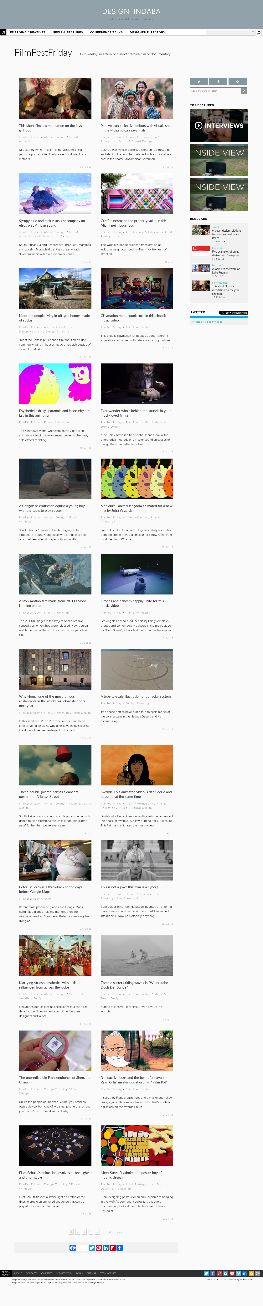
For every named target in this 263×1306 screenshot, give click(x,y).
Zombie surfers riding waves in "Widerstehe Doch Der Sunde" (134, 985)
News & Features (68, 32)
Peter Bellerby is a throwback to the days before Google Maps (50, 889)
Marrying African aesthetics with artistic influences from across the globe (49, 985)
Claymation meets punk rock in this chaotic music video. (134, 317)
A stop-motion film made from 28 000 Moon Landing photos (53, 603)
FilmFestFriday (29, 137)
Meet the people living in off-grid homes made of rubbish (54, 317)
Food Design (82, 712)
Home (3, 32)
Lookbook (218, 265)
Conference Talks (106, 32)
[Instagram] (225, 1273)
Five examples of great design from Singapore (225, 253)
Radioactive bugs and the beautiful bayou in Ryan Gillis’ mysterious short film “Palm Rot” (134, 1079)
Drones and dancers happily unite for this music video (132, 603)
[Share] (119, 1247)
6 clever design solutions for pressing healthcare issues (226, 234)
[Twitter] (92, 1247)
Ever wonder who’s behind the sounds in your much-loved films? (136, 413)
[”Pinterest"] (238, 81)
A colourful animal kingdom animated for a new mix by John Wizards (137, 508)
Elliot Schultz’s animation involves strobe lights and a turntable (54, 1175)
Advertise (46, 1273)
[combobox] (230, 32)
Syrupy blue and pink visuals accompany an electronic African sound (52, 223)
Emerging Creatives (28, 32)
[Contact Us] (257, 1273)
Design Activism (30, 331)
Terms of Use (108, 1273)
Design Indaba (226, 1279)
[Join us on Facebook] (218, 81)
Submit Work (64, 1273)
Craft (48, 898)
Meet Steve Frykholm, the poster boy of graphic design (131, 1175)
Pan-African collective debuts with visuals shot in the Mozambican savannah (136, 127)
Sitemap (91, 1273)
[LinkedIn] (106, 1247)
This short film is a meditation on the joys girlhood (50, 127)
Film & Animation (138, 327)
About (18, 1273)
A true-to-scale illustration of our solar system (136, 696)
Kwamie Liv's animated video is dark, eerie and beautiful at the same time (136, 794)
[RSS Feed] (251, 1273)
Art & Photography (139, 803)
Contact (31, 1273)
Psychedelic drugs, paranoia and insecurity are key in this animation (54, 413)
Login (79, 1273)
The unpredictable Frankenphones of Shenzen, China (54, 1079)
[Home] (131, 12)
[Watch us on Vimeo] (238, 1273)
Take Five (217, 227)
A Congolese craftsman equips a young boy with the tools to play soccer (52, 508)
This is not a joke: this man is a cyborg (129, 886)
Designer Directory (147, 32)
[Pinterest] (99, 1247)
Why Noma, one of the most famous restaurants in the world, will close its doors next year (52, 701)
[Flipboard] (113, 1247)
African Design (55, 137)
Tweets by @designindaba (207, 321)
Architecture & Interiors (143, 232)
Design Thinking (57, 331)
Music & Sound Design (135, 141)
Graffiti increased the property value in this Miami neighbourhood (134, 223)
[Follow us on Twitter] (199, 81)
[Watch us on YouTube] (232, 1273)
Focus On (218, 248)
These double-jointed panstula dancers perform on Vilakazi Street (48, 794)
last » (119, 1232)
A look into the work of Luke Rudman (226, 270)
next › (109, 1232)
